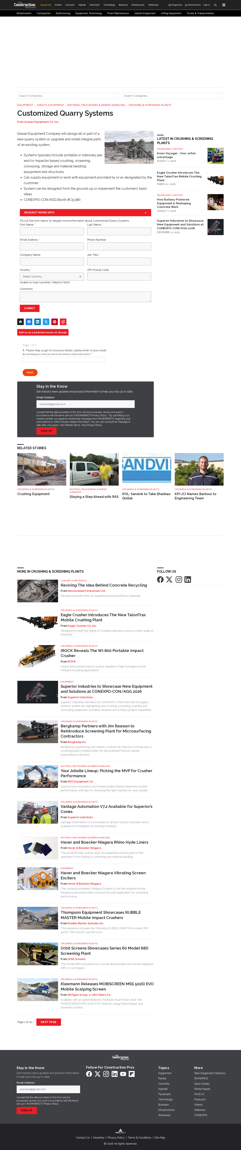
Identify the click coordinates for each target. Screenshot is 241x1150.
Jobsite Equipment (50, 105)
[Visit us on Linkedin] (187, 579)
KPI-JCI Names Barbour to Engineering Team (195, 496)
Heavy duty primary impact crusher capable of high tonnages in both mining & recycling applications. (103, 668)
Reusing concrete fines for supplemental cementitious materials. (101, 595)
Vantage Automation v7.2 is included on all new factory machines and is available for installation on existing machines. (105, 824)
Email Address (30, 240)
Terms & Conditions (139, 1137)
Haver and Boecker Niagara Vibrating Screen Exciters (103, 875)
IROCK (72, 661)
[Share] (29, 322)
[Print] (20, 322)
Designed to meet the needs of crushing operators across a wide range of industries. (107, 632)
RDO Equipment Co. (80, 781)
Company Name (30, 255)
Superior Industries (80, 697)
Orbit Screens (77, 959)
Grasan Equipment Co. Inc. (41, 121)
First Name (27, 224)
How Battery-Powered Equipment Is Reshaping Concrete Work (174, 203)
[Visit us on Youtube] (123, 1074)
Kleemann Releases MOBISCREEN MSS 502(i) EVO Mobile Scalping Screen (107, 986)
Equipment (25, 105)
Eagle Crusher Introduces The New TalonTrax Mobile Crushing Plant (179, 176)
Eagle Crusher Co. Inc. (82, 625)
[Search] (215, 5)
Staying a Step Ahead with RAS (94, 497)
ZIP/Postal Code (98, 270)
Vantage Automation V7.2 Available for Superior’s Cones (106, 809)
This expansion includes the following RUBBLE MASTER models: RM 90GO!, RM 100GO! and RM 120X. (104, 930)
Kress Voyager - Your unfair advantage (176, 155)
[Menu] (224, 5)
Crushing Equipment (33, 494)
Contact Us (83, 1137)
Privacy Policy (94, 425)
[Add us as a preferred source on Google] (63, 322)
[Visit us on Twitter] (169, 579)
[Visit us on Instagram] (179, 579)
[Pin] (54, 322)
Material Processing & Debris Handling (96, 105)
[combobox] (68, 96)
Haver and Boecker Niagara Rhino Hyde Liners (104, 842)
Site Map (160, 1137)
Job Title (93, 255)
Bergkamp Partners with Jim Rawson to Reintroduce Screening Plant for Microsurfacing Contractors (106, 731)
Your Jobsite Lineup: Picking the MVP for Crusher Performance (106, 773)
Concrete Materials (74, 580)
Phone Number (96, 240)
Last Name (95, 224)
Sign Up (46, 430)
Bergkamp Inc (77, 742)
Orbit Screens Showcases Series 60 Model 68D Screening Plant (104, 951)
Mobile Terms (72, 425)
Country (25, 270)
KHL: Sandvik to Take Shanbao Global (146, 496)
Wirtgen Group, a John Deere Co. (89, 994)
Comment (26, 289)
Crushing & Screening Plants (149, 105)
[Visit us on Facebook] (160, 579)
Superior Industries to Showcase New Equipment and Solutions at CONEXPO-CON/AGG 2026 (180, 224)
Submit (29, 308)
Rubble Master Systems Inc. (86, 923)
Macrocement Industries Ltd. (87, 590)
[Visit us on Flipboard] (132, 1074)
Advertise (98, 1137)
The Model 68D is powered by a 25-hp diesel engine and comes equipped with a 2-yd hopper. (107, 966)
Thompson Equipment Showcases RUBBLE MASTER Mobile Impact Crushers (101, 915)
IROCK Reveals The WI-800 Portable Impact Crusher (102, 653)
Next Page (49, 1022)
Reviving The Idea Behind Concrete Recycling (104, 585)
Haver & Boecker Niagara (84, 848)
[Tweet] (46, 322)
